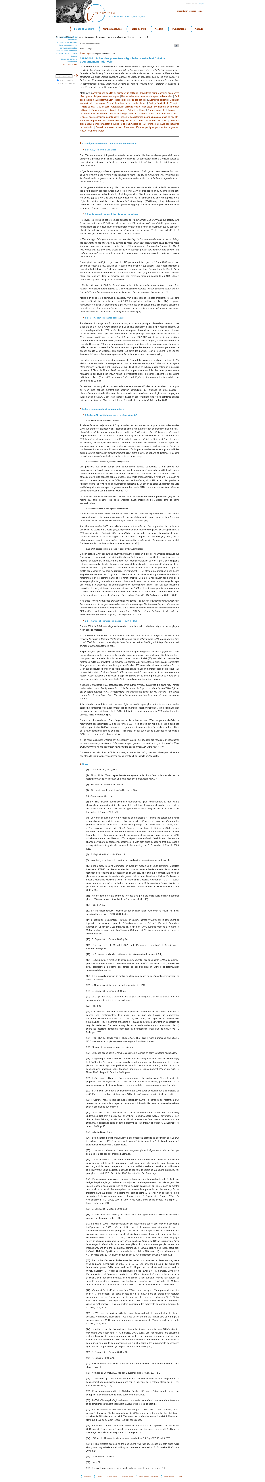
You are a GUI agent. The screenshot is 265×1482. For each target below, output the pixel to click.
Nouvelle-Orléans (88, 130)
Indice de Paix (138, 29)
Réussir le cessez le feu (108, 127)
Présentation (182, 11)
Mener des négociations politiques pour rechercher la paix (137, 120)
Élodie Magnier (86, 54)
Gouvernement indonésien (93, 113)
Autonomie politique (158, 99)
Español (194, 4)
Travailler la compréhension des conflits (159, 93)
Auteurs (192, 11)
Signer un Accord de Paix (133, 123)
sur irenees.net (68, 81)
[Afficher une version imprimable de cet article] (175, 46)
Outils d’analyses (112, 29)
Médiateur (147, 106)
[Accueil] (103, 22)
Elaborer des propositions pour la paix (99, 117)
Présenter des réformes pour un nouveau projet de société (149, 117)
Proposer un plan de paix (93, 120)
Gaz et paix (103, 106)
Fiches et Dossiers (84, 29)
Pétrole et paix (87, 106)
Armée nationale (156, 110)
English (188, 4)
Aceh (101, 130)
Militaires (172, 110)
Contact (201, 11)
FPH (180, 1476)
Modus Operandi (70, 64)
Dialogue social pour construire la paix (100, 96)
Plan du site (87, 1476)
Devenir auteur (112, 1476)
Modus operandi (169, 1476)
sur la (68, 83)
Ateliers (159, 29)
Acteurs (199, 29)
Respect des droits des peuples (131, 99)
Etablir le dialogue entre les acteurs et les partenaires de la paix (143, 113)
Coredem (71, 83)
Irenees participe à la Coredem (148, 1476)
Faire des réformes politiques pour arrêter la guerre (151, 127)
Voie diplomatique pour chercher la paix (127, 103)
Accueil (82, 43)
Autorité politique (136, 110)
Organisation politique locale (125, 106)
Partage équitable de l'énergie (163, 103)
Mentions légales (127, 1476)
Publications (179, 29)
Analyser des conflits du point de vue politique (115, 93)
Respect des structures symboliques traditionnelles (147, 96)
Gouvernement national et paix (107, 110)
